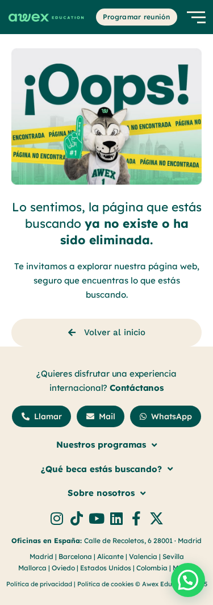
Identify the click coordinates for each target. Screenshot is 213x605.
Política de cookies (106, 584)
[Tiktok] (77, 518)
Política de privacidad (39, 584)
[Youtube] (97, 518)
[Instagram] (57, 518)
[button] (188, 580)
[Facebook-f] (137, 518)
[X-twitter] (156, 518)
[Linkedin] (117, 518)
